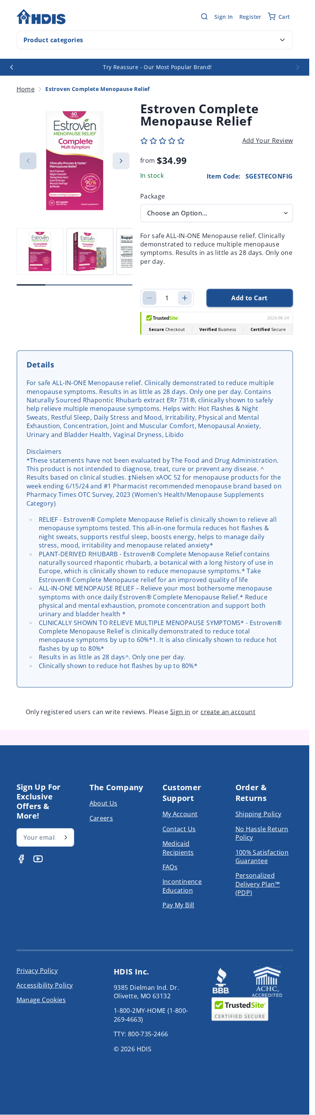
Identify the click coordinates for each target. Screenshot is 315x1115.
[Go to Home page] (41, 16)
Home (26, 89)
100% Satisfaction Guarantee (262, 856)
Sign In (223, 16)
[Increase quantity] (185, 298)
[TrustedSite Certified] (240, 1009)
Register (250, 16)
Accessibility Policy (45, 985)
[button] (162, 141)
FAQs (170, 867)
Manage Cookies (41, 1000)
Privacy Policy (37, 970)
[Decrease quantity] (149, 298)
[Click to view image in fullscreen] (75, 160)
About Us (104, 803)
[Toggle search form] (204, 16)
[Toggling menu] (282, 40)
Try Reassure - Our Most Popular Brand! (157, 67)
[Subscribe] (65, 837)
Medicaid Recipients (178, 847)
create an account (228, 712)
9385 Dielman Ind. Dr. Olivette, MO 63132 (146, 991)
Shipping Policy (258, 814)
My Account (180, 814)
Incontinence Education (182, 885)
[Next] (298, 67)
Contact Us (179, 829)
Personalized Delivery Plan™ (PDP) (257, 884)
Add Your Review (267, 140)
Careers (101, 818)
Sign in (180, 712)
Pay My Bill (178, 905)
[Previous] (11, 67)
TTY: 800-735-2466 (141, 1034)
